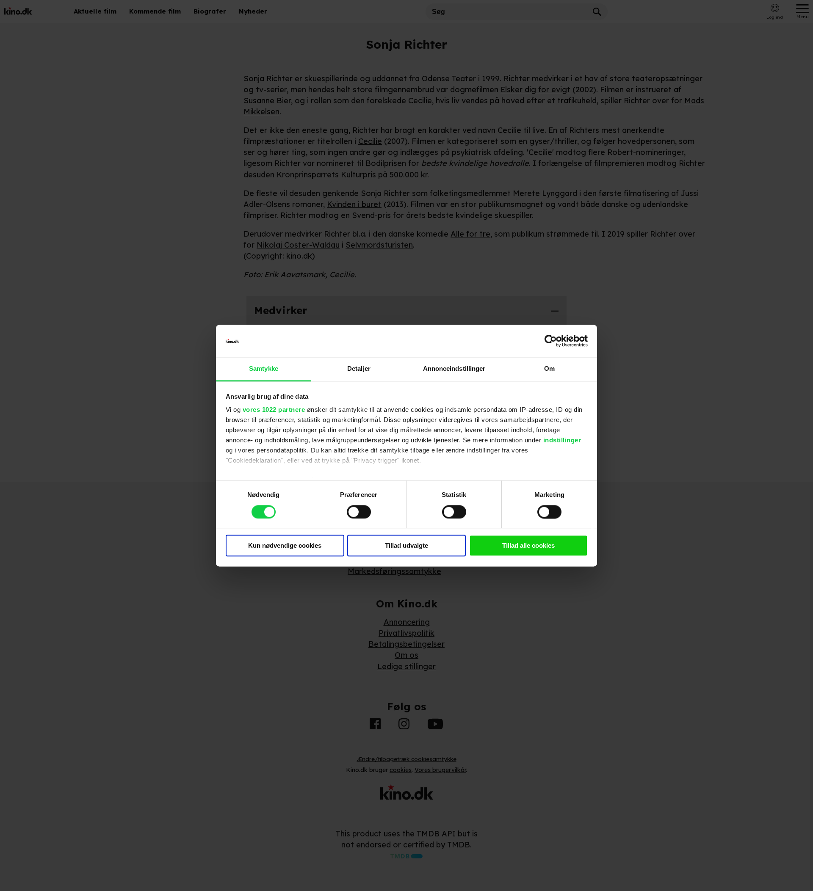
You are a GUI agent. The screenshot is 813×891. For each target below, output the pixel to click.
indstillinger (562, 440)
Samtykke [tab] (263, 368)
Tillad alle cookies (528, 545)
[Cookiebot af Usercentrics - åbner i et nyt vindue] (551, 340)
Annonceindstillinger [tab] (454, 368)
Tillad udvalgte (406, 545)
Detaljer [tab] (359, 368)
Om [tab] (549, 368)
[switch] (359, 512)
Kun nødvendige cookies (284, 545)
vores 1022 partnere (274, 410)
